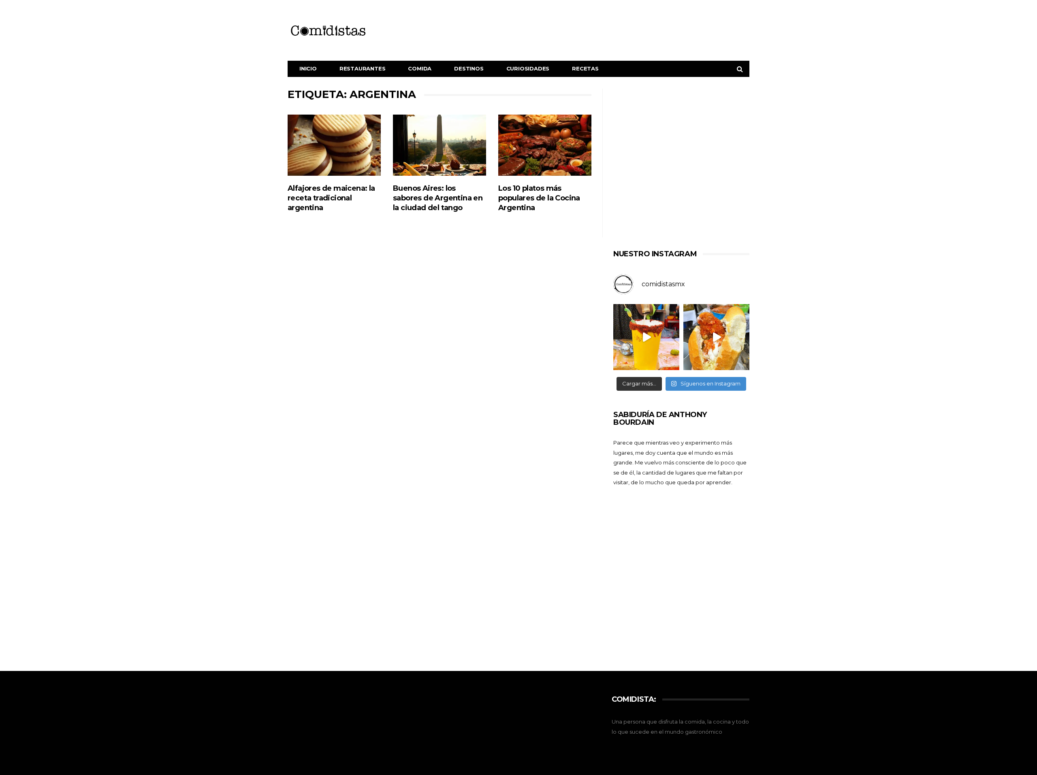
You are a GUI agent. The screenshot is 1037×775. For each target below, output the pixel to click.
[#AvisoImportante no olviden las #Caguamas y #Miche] (646, 337)
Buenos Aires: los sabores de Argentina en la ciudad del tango (437, 198)
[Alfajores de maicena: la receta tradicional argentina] (334, 145)
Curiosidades (528, 68)
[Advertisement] (681, 165)
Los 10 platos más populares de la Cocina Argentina (539, 198)
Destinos (468, 68)
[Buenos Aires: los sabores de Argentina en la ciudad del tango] (439, 145)
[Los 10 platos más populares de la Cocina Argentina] (544, 145)
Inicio (308, 68)
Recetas (585, 68)
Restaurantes (362, 68)
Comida (419, 68)
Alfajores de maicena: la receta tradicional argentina (331, 198)
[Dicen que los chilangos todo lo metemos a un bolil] (716, 337)
